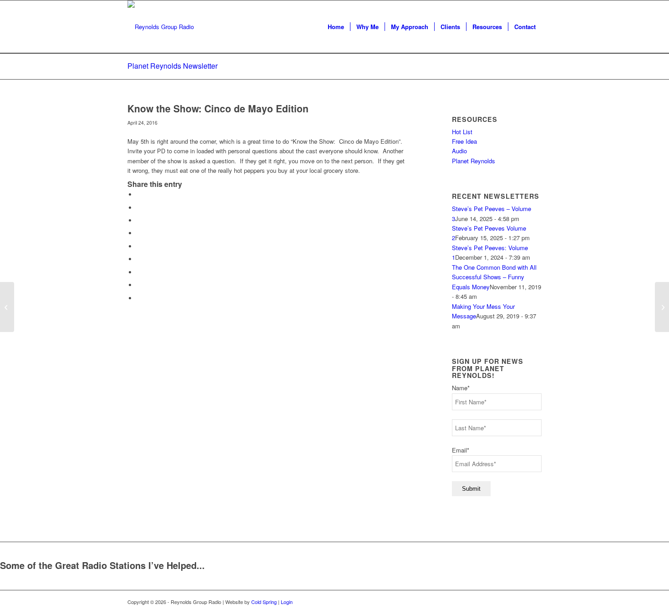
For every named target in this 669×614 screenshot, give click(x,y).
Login (287, 601)
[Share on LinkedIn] (139, 246)
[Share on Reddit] (139, 285)
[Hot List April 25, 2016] (7, 307)
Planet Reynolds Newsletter (172, 65)
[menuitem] (336, 26)
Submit (471, 488)
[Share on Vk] (139, 272)
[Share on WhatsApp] (139, 220)
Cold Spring (264, 601)
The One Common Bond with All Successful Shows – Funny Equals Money (494, 277)
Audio (459, 150)
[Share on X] (139, 207)
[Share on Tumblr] (139, 259)
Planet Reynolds (473, 160)
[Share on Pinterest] (139, 233)
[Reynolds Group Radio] (160, 26)
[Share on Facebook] (139, 194)
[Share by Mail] (139, 298)
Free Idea (464, 141)
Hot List (462, 131)
